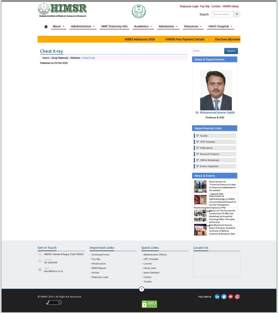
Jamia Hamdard (151, 272)
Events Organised (209, 166)
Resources (191, 26)
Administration (81, 26)
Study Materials (59, 57)
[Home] (46, 26)
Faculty (204, 135)
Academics (141, 26)
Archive (95, 272)
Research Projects (209, 154)
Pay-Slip (205, 6)
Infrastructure (99, 263)
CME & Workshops (209, 160)
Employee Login (189, 6)
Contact (216, 6)
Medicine (75, 57)
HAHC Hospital (218, 26)
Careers (148, 277)
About (57, 26)
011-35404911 (50, 262)
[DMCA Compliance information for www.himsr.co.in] (50, 302)
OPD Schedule (207, 141)
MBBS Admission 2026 (134, 39)
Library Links (150, 268)
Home (46, 57)
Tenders (148, 281)
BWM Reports (99, 268)
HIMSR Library (230, 6)
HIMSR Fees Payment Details (179, 39)
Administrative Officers (155, 254)
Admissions (166, 26)
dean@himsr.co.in (53, 271)
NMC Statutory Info (114, 26)
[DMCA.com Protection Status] (149, 304)
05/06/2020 (61, 63)
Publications (206, 148)
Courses (148, 263)
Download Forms (101, 254)
